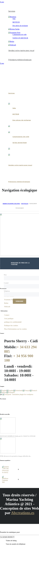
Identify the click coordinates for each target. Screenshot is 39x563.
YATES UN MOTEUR (20, 38)
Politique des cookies (11, 325)
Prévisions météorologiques (19, 60)
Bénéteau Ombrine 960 (18, 477)
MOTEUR (16, 22)
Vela (13, 19)
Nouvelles (8, 54)
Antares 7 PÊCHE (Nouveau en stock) (21, 467)
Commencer (8, 5)
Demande (19, 301)
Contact (7, 58)
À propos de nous (11, 9)
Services (11, 11)
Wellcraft (7, 306)
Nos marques (9, 15)
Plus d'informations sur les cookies (15, 329)
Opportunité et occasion (13, 48)
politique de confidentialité (13, 322)
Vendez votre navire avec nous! (21, 51)
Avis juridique (8, 318)
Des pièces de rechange (20, 26)
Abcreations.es (22, 513)
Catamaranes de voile (19, 34)
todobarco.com (19, 522)
